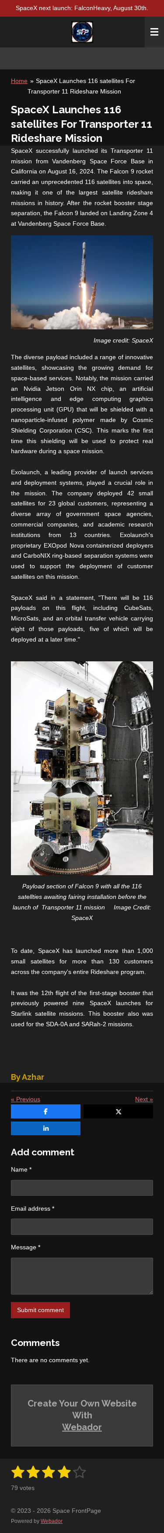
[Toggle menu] (154, 32)
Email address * (32, 1208)
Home (19, 80)
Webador (82, 1427)
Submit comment (40, 1309)
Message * (25, 1247)
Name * (21, 1169)
